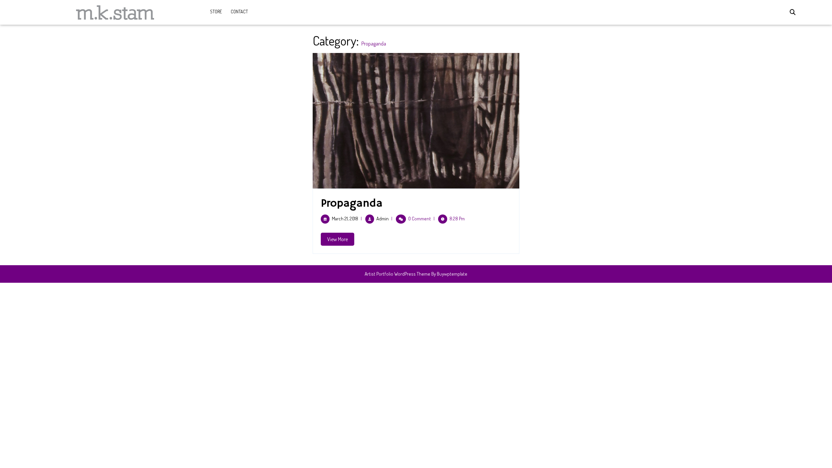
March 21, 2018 (345, 218)
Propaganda (352, 203)
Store (216, 11)
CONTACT (239, 11)
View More (340, 241)
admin (382, 218)
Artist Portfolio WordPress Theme (397, 274)
